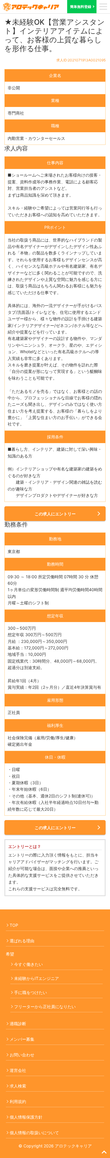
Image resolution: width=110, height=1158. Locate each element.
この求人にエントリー (55, 513)
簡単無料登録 (80, 6)
